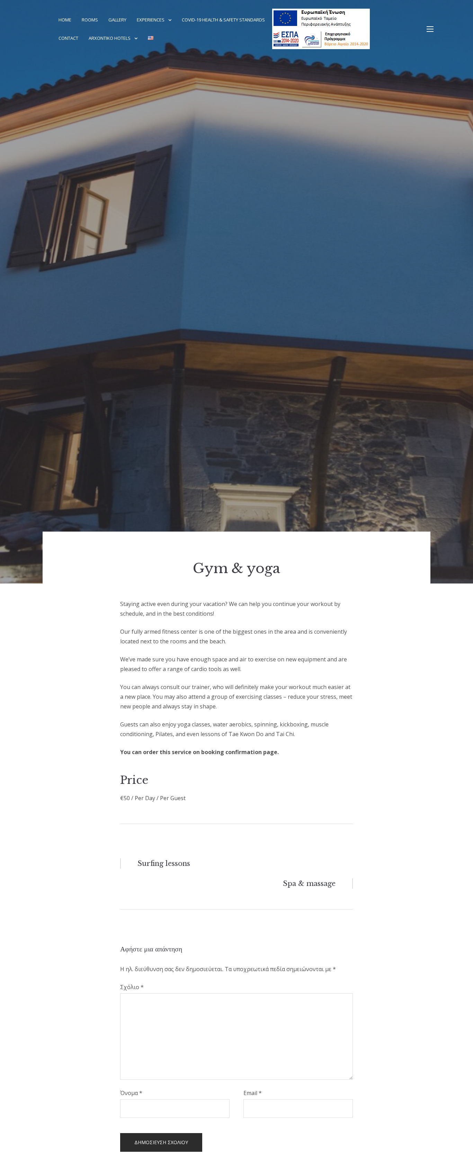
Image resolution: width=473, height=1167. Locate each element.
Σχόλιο (132, 987)
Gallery (117, 20)
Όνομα (131, 1093)
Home (65, 20)
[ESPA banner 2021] (339, 29)
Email (252, 1093)
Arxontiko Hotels (110, 38)
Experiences (150, 20)
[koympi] (430, 29)
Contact (68, 38)
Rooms (90, 20)
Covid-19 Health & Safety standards (223, 20)
